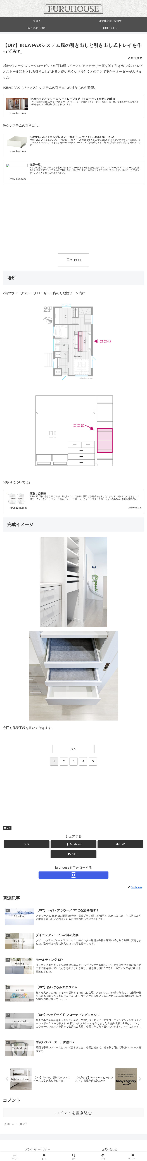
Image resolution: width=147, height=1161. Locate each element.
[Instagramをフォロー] (73, 875)
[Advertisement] (73, 224)
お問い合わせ (109, 1149)
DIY (8, 828)
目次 (69, 259)
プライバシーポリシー (37, 1149)
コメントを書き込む (73, 1113)
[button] (73, 854)
